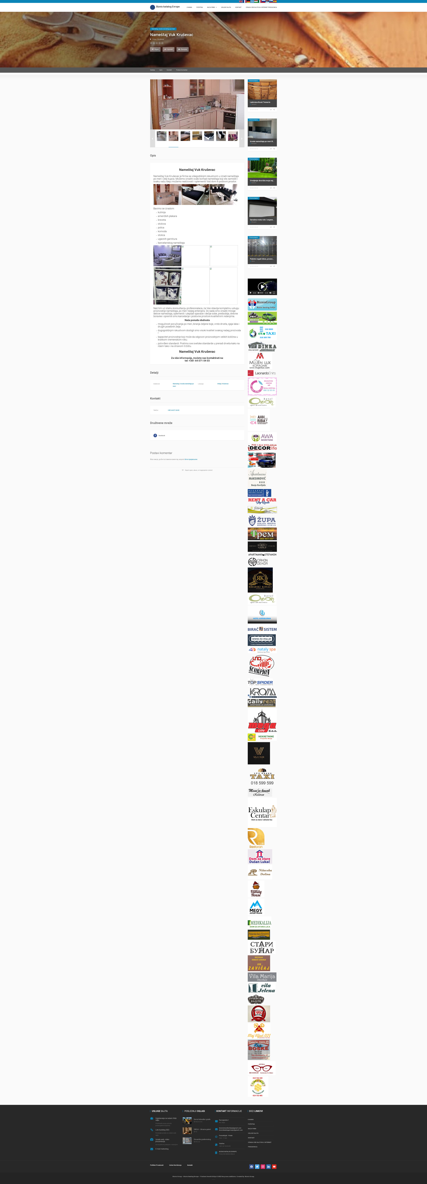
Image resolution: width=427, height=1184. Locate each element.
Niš (196, 1131)
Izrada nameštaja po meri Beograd (264, 141)
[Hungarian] (256, 1)
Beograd (253, 143)
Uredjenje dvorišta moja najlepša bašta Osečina (270, 181)
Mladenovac (198, 1121)
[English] (241, 1)
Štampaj (184, 49)
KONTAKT (238, 7)
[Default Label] (268, 1166)
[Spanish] (275, 1)
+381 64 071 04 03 (173, 410)
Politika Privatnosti (156, 1165)
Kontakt (169, 70)
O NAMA (189, 7)
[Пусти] (251, 293)
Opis (160, 70)
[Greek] (252, 1)
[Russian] (264, 1)
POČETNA (199, 7)
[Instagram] (263, 1166)
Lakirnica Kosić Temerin (260, 102)
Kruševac (161, 39)
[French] (245, 1)
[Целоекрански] (274, 293)
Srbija (154, 39)
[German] (248, 1)
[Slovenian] (271, 1)
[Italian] (260, 1)
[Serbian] (267, 1)
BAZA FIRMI (211, 7)
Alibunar (197, 1141)
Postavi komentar (181, 70)
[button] (262, 286)
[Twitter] (257, 1166)
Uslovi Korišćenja (175, 1165)
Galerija (152, 70)
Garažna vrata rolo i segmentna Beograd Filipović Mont (273, 220)
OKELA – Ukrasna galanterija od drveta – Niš (209, 1129)
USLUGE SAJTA (226, 7)
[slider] (260, 292)
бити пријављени (191, 459)
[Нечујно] (270, 293)
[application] (262, 287)
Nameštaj (176, 384)
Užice (253, 261)
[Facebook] (251, 1166)
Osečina (253, 183)
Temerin (253, 104)
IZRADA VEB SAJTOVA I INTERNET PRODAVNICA (261, 7)
